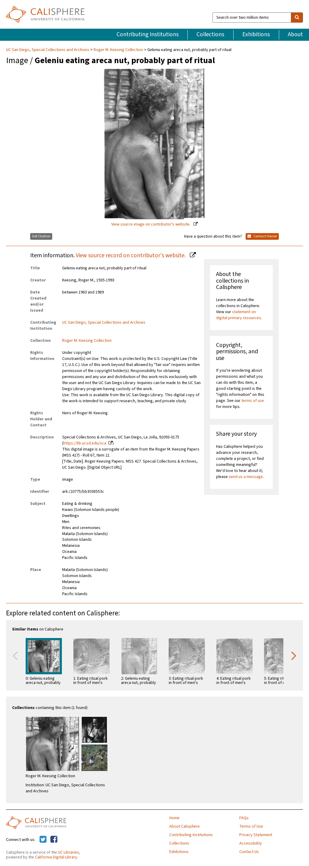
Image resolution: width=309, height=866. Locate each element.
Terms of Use (251, 826)
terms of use (252, 401)
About (295, 34)
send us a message (246, 477)
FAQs (244, 818)
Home (174, 818)
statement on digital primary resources (238, 315)
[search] (297, 17)
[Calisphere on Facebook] (53, 839)
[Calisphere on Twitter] (43, 839)
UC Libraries (68, 852)
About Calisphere (184, 826)
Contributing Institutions (147, 34)
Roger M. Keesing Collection (118, 50)
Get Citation (41, 236)
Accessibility (250, 843)
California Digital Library (56, 857)
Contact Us (249, 852)
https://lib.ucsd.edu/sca (84, 443)
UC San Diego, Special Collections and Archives (48, 50)
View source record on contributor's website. (131, 255)
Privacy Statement (255, 835)
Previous (15, 655)
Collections (210, 34)
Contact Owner (265, 236)
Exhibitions (256, 34)
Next (294, 655)
